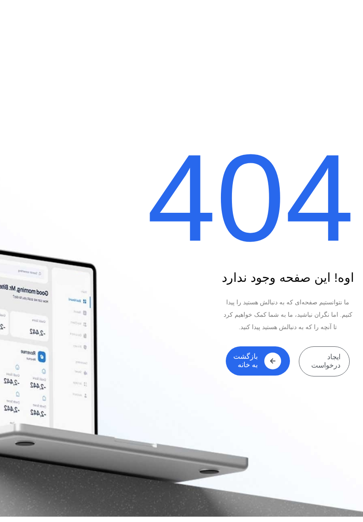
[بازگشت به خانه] (272, 361)
